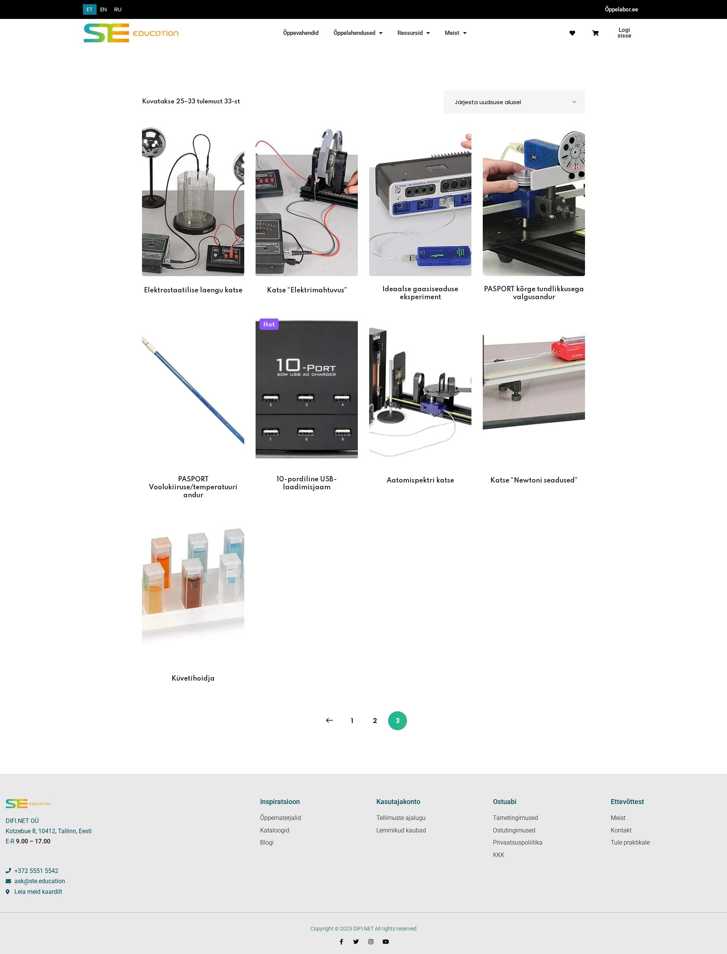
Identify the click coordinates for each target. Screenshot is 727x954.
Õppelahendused (354, 33)
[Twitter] (356, 942)
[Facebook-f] (341, 942)
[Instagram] (371, 942)
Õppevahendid (300, 33)
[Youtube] (385, 942)
